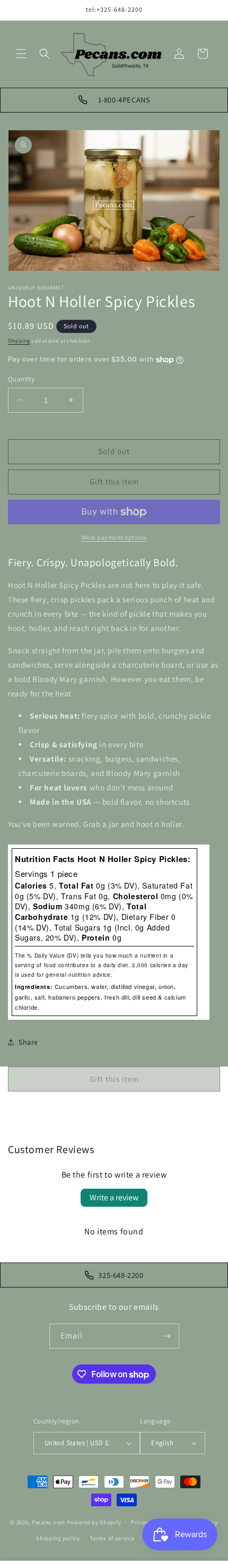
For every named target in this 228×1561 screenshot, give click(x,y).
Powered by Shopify (94, 1521)
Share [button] (28, 1042)
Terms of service (112, 1538)
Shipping (19, 340)
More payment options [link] (114, 537)
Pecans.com (48, 1521)
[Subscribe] (167, 1336)
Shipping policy (58, 1538)
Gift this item (114, 481)
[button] (21, 53)
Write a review (114, 1197)
